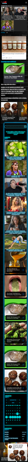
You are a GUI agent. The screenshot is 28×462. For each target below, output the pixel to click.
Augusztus (13, 400)
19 (10, 417)
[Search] (25, 127)
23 (19, 417)
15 (17, 413)
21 (15, 417)
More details (20, 81)
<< (6, 400)
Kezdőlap (3, 32)
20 (12, 417)
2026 (13, 402)
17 (6, 417)
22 (17, 417)
